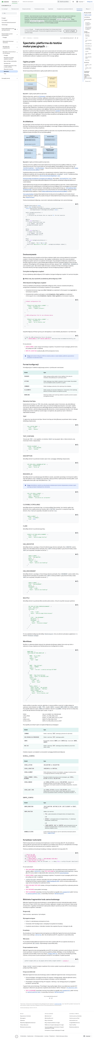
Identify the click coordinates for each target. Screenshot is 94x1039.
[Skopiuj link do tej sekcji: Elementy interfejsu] (37, 401)
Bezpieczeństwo (27, 9)
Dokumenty (14, 1)
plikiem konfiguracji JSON (53, 881)
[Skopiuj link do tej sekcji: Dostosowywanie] (37, 254)
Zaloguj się (89, 1)
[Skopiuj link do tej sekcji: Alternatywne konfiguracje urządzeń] (47, 283)
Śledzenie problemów (74, 1027)
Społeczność (30, 1036)
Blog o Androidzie (49, 1020)
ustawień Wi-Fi (66, 892)
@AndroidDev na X (49, 1018)
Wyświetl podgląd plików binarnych (27, 1022)
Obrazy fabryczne (24, 1024)
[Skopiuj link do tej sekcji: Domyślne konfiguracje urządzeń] (45, 271)
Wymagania (22, 1018)
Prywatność (52, 1036)
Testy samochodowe (28, 194)
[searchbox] (9, 13)
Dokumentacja (6, 5)
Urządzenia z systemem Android (65, 9)
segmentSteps (51, 833)
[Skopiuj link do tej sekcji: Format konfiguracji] (40, 364)
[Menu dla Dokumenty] (19, 1)
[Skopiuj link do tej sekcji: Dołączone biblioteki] (36, 972)
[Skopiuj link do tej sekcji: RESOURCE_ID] (33, 474)
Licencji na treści (58, 1003)
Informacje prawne (39, 1036)
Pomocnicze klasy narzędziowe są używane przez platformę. (38, 178)
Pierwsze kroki (15, 9)
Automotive (79, 9)
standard (57, 111)
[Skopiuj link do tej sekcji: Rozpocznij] (31, 911)
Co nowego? (5, 9)
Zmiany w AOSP (54, 22)
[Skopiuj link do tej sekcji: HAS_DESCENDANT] (37, 571)
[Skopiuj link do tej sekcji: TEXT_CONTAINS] (35, 436)
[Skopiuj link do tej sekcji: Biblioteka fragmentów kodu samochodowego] (61, 899)
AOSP (24, 38)
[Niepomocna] (77, 38)
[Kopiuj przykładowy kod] (77, 204)
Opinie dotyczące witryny (62, 1036)
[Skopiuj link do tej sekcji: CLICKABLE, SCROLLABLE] (41, 505)
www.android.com (73, 1020)
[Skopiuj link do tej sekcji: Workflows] (33, 641)
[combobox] (64, 1)
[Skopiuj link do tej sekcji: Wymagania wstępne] (36, 918)
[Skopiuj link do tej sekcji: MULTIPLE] (30, 598)
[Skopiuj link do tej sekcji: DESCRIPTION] (33, 456)
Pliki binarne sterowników (25, 1027)
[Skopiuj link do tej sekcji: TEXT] (27, 416)
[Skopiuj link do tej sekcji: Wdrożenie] (30, 939)
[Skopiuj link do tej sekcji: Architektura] (34, 122)
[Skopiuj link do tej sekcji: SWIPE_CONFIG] (34, 798)
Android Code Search (28, 1)
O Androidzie (23, 1036)
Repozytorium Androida (25, 1016)
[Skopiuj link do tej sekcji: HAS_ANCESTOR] (35, 544)
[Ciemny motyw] (76, 204)
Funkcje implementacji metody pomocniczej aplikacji (54, 191)
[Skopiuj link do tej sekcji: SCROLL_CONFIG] (36, 756)
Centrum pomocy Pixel (74, 1018)
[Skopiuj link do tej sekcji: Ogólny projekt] (36, 62)
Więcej (87, 9)
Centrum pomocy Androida (75, 1016)
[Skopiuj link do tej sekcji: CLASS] (28, 526)
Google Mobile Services (74, 1022)
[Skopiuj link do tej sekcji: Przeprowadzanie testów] (39, 947)
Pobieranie (22, 1020)
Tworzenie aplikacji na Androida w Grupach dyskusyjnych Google (54, 1027)
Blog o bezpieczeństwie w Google (52, 1022)
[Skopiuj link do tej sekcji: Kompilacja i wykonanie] (42, 840)
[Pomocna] (75, 38)
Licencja (46, 1036)
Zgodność (50, 9)
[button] (8, 29)
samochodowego (64, 873)
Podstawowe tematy (39, 9)
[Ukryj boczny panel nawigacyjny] (16, 1036)
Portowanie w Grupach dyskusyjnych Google (54, 1030)
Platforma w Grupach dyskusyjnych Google (54, 1024)
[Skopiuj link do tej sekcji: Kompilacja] (30, 930)
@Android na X (48, 1016)
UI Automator (42, 96)
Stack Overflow (72, 1024)
